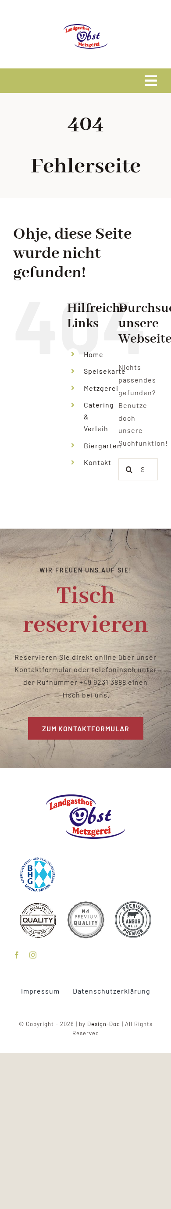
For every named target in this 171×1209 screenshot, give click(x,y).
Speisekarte (105, 371)
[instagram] (33, 955)
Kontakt (97, 462)
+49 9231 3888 (102, 682)
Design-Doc (103, 1023)
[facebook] (17, 955)
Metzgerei (101, 388)
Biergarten (102, 445)
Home (93, 354)
